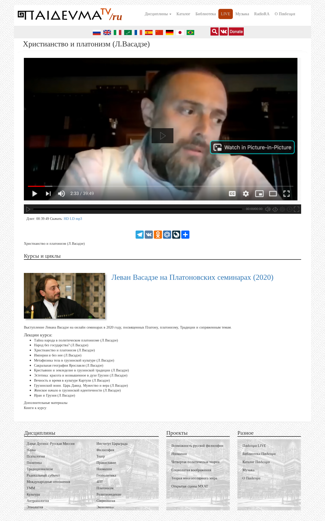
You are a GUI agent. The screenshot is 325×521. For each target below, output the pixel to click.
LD (73, 219)
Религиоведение (108, 494)
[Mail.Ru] (167, 234)
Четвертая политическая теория (195, 462)
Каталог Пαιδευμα (256, 462)
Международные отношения (48, 482)
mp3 (79, 219)
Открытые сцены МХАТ (189, 486)
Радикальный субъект (43, 475)
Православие (106, 463)
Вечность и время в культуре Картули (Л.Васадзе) (72, 380)
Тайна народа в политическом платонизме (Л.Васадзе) (76, 340)
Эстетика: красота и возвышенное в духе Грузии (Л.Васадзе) (80, 375)
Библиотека (206, 14)
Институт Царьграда (111, 444)
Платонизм (104, 488)
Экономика (104, 507)
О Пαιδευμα (285, 14)
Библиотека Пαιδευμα (258, 454)
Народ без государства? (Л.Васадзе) (61, 345)
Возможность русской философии (197, 446)
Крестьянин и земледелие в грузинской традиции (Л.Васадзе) (81, 370)
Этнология (35, 507)
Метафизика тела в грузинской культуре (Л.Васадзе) (74, 360)
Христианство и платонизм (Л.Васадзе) (64, 350)
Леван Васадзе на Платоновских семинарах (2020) (192, 277)
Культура (33, 494)
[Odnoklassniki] (158, 234)
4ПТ (99, 482)
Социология (105, 501)
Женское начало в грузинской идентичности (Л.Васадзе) (77, 390)
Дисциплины (157, 14)
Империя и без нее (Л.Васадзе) (58, 355)
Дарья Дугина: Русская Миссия (50, 444)
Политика (34, 463)
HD (67, 219)
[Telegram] (140, 234)
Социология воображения (191, 470)
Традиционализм (40, 469)
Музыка (242, 14)
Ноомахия (104, 469)
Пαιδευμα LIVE (254, 446)
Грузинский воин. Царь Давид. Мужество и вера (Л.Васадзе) (81, 385)
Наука (31, 450)
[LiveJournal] (176, 234)
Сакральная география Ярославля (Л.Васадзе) (68, 365)
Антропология (38, 501)
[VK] (149, 234)
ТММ (31, 488)
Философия (105, 450)
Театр (100, 456)
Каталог (183, 14)
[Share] (185, 234)
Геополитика (106, 475)
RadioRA (262, 14)
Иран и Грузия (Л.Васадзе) (54, 395)
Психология (36, 456)
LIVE (225, 14)
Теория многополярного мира (194, 478)
